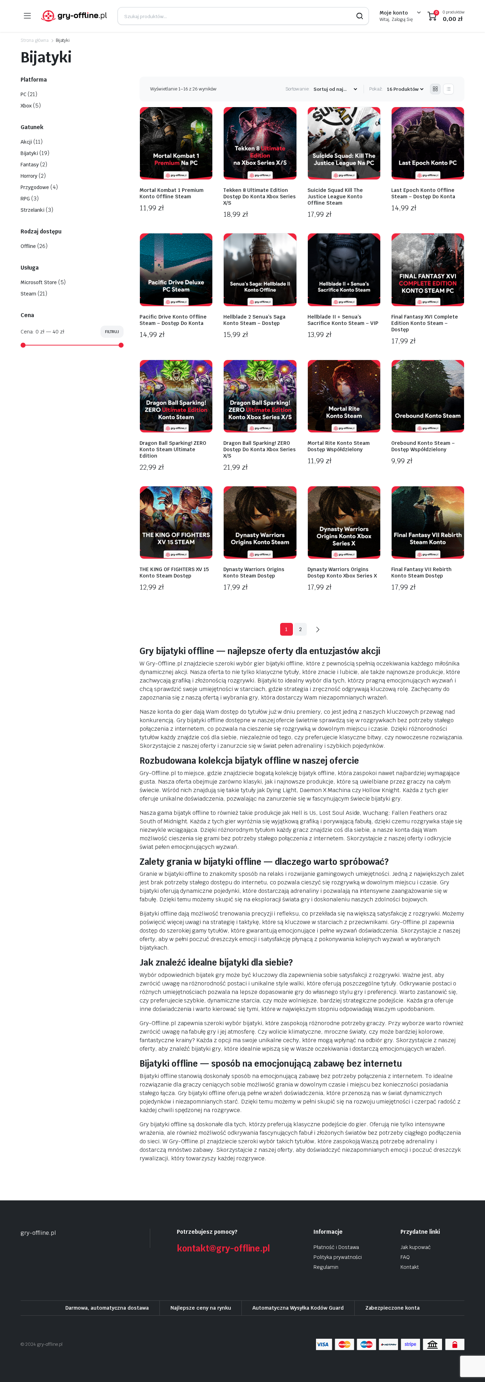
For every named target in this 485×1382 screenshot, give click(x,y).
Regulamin (326, 1267)
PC (23, 94)
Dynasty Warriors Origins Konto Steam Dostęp (253, 572)
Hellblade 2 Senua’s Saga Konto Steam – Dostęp (254, 320)
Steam (28, 294)
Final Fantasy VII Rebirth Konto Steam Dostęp (421, 572)
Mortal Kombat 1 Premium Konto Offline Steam (171, 193)
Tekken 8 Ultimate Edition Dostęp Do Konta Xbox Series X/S (259, 196)
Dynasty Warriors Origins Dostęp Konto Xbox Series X (342, 572)
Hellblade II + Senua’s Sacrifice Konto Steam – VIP (342, 320)
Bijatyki (29, 153)
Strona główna (35, 40)
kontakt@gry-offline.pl (223, 1248)
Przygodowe (35, 187)
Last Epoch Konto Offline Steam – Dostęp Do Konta (423, 193)
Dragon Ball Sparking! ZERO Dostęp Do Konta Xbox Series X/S (259, 449)
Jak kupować (415, 1247)
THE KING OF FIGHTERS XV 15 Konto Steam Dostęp (174, 572)
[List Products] (448, 89)
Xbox (26, 106)
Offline (28, 246)
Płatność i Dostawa (336, 1247)
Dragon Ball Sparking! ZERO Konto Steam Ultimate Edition (173, 449)
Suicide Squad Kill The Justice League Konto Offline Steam (335, 196)
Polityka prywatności (338, 1257)
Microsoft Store (39, 282)
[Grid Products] (435, 89)
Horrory (29, 176)
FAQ (405, 1257)
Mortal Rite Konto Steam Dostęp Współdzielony (338, 446)
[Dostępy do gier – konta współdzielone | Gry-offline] (74, 16)
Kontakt (409, 1267)
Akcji (26, 142)
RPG (25, 198)
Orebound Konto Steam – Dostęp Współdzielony (423, 446)
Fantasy (30, 164)
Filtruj (112, 331)
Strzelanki (32, 210)
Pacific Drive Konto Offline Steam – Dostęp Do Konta (173, 320)
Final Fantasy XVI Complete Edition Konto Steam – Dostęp (424, 323)
